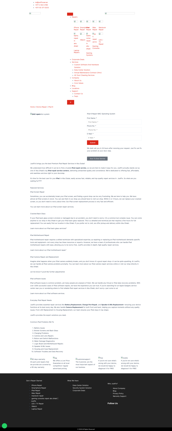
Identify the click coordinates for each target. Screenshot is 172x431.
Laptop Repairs (76, 51)
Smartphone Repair (84, 28)
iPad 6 (50, 107)
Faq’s (76, 96)
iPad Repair (88, 28)
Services (75, 62)
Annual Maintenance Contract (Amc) (88, 73)
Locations (75, 88)
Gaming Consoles (95, 47)
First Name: (92, 118)
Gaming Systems (89, 54)
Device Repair (41, 107)
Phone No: (91, 126)
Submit (92, 143)
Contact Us (78, 94)
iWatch (82, 40)
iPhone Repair (76, 28)
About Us (77, 80)
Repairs (74, 17)
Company (75, 78)
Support (75, 91)
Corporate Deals (78, 59)
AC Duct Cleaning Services (84, 75)
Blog (73, 86)
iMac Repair (94, 28)
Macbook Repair (102, 28)
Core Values (78, 83)
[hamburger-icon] (70, 14)
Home (32, 107)
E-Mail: (90, 134)
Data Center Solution (82, 70)
